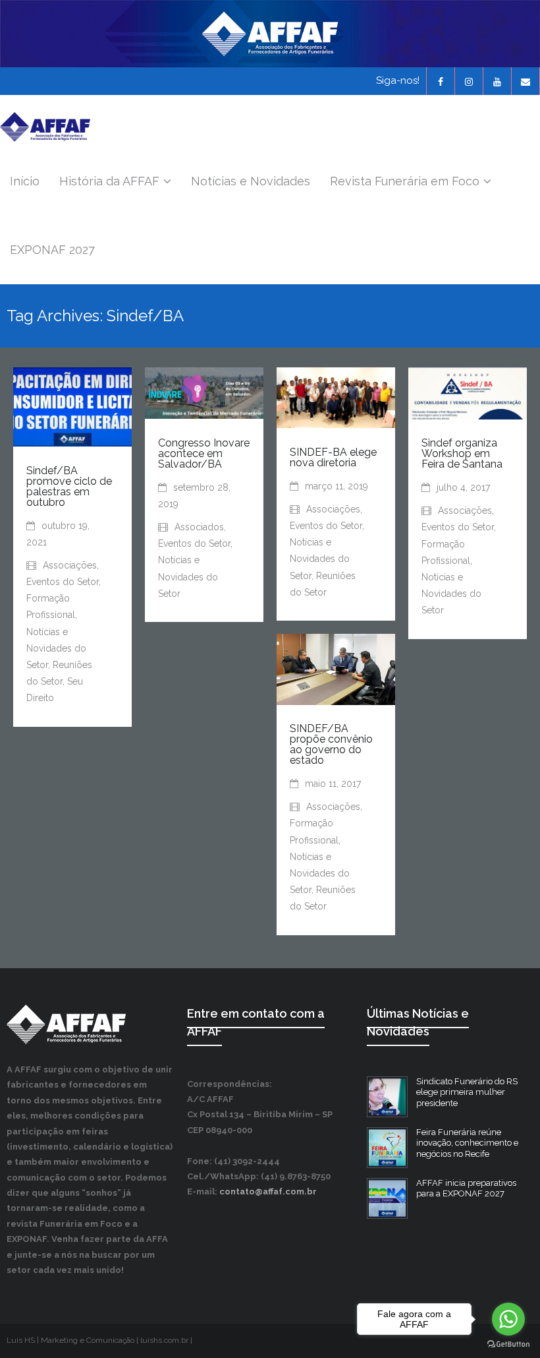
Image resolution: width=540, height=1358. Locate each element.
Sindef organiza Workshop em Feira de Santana (461, 453)
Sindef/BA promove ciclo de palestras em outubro (69, 486)
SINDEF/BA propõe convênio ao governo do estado (331, 744)
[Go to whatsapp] (508, 1319)
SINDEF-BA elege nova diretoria (333, 457)
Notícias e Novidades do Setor (56, 648)
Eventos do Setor (62, 581)
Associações (70, 565)
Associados (199, 527)
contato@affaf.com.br (268, 1191)
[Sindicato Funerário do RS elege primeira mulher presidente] (387, 1096)
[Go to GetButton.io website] (508, 1344)
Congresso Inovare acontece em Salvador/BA (204, 453)
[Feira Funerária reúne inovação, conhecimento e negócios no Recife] (387, 1147)
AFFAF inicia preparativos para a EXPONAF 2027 (466, 1188)
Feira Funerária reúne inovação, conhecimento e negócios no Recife (467, 1143)
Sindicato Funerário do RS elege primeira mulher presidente (467, 1092)
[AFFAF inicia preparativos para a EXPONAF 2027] (387, 1198)
